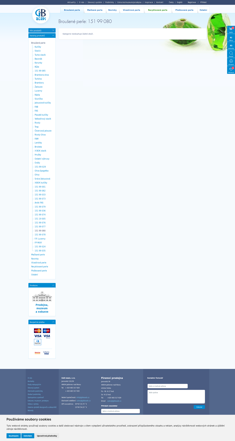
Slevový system (33, 387)
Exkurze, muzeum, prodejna (38, 400)
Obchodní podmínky (35, 391)
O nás (30, 378)
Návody (30, 410)
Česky (171, 2)
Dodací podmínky (34, 394)
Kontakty (31, 381)
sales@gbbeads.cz (84, 400)
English (179, 2)
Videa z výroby (33, 404)
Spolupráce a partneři (36, 397)
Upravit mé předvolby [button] (47, 436)
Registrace (192, 2)
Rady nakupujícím (34, 384)
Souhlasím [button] (14, 436)
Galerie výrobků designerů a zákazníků (42, 407)
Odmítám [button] (28, 436)
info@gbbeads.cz (82, 397)
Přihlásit (203, 2)
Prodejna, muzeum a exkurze (42, 308)
